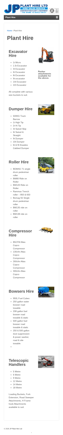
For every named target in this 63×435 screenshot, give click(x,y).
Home (9, 31)
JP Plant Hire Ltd (15, 429)
